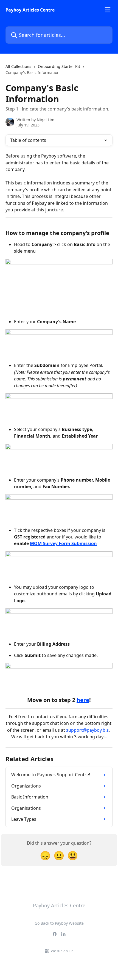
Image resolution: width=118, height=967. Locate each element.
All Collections (18, 66)
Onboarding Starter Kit (59, 66)
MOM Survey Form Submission (63, 543)
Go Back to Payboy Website (59, 923)
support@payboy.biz (87, 730)
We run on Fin (62, 950)
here (83, 700)
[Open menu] (108, 10)
